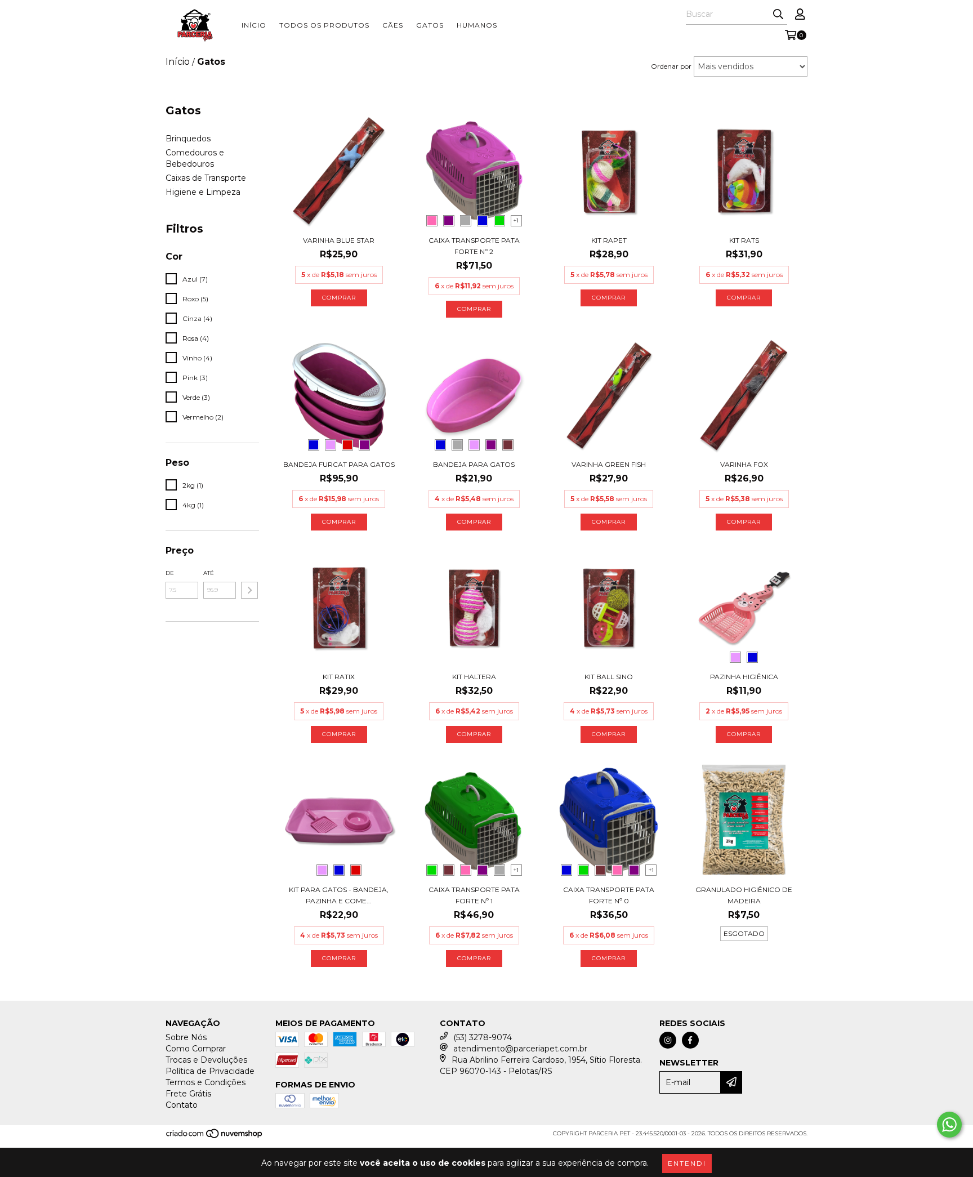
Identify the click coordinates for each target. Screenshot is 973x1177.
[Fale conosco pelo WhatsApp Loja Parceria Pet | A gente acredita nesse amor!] (949, 1125)
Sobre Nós (186, 1037)
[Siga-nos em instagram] (667, 1040)
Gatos (430, 25)
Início (254, 25)
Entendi (687, 1163)
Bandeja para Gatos (474, 464)
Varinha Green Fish (609, 464)
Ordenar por (671, 66)
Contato (182, 1105)
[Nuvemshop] (215, 1137)
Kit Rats (744, 240)
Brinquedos (188, 138)
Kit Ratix (339, 676)
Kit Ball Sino (608, 676)
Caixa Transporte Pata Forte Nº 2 (474, 246)
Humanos (477, 25)
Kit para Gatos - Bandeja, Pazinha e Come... (339, 895)
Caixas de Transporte (206, 178)
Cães (392, 25)
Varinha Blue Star (338, 240)
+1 (516, 220)
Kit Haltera (474, 676)
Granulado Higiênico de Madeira (743, 895)
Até (208, 573)
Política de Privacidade (210, 1071)
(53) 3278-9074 (482, 1037)
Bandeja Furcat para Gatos (339, 464)
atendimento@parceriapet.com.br (520, 1049)
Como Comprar (196, 1049)
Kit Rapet (609, 240)
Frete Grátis (188, 1094)
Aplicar (249, 590)
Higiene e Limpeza (203, 192)
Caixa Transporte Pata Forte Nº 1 (474, 895)
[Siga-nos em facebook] (690, 1040)
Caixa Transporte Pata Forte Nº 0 (608, 895)
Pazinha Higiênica (744, 676)
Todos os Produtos (324, 25)
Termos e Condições (206, 1082)
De (170, 573)
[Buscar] (778, 15)
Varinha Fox (744, 464)
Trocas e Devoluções (206, 1060)
